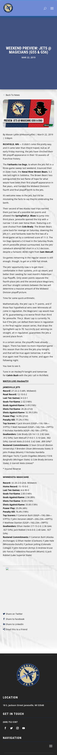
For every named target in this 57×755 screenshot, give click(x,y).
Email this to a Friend (16, 629)
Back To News (13, 95)
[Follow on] (5, 728)
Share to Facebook (15, 619)
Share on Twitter (14, 613)
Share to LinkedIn (15, 624)
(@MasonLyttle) (27, 134)
